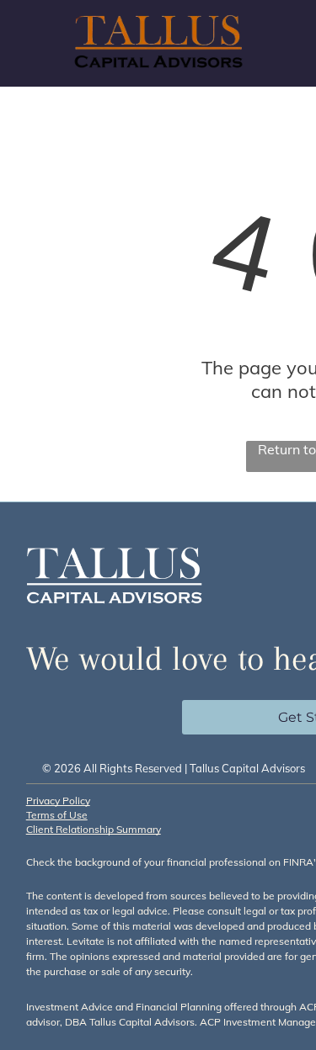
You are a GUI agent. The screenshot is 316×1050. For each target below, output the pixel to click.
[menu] (291, 34)
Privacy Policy (58, 800)
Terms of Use (57, 815)
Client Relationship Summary (93, 829)
